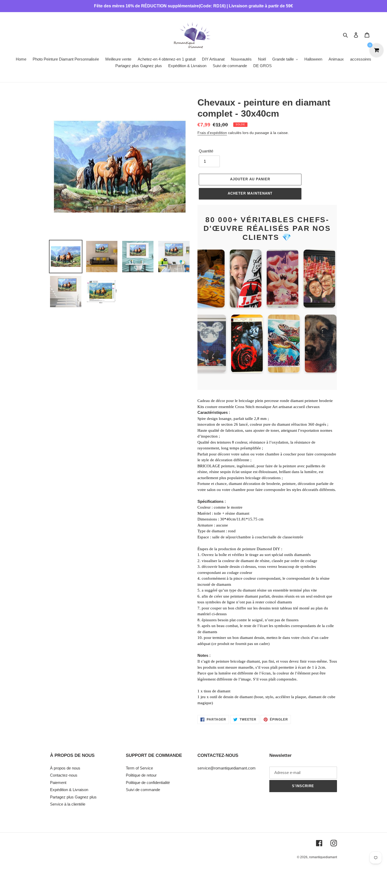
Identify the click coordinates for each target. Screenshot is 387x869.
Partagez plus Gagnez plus (73, 797)
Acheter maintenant (250, 193)
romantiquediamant (323, 857)
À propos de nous (65, 768)
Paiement (58, 782)
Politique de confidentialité (148, 782)
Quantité (206, 151)
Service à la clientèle (67, 804)
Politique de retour (141, 775)
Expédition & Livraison (69, 789)
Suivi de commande (143, 789)
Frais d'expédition (212, 133)
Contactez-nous (63, 775)
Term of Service (139, 768)
